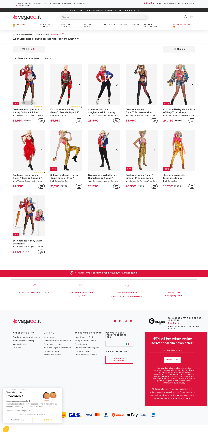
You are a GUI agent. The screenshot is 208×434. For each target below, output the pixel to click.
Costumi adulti (26, 34)
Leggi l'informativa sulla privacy (18, 411)
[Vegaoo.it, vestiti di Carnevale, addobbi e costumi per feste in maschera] (27, 17)
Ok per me (47, 420)
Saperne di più (17, 420)
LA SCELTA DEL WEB (34, 293)
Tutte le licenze (42, 34)
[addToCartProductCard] (41, 120)
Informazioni (24, 6)
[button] (186, 17)
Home (16, 34)
